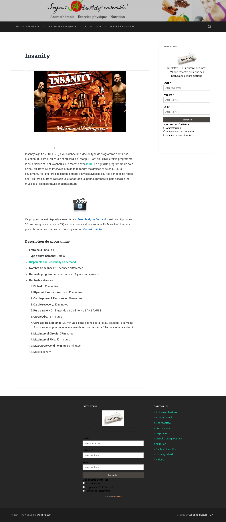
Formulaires (163, 428)
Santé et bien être (122, 26)
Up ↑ (212, 515)
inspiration (162, 433)
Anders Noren (198, 515)
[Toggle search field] (209, 26)
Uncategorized (164, 454)
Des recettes (163, 422)
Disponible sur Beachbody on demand (52, 262)
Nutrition (91, 26)
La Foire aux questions (169, 438)
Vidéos (160, 459)
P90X (89, 164)
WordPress (44, 515)
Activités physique (60, 26)
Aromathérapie (26, 26)
